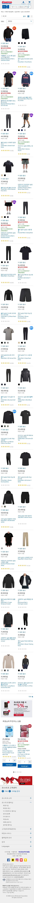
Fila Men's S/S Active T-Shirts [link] (24, 278)
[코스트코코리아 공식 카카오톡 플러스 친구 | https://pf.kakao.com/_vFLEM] (13, 860)
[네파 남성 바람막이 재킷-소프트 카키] (5, 507)
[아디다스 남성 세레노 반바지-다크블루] (22, 130)
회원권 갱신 (6, 808)
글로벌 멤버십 (7, 825)
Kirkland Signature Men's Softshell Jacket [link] (7, 59)
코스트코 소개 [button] (7, 798)
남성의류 (17, 11)
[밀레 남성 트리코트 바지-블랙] (2, 262)
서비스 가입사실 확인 (8, 892)
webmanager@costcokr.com (11, 875)
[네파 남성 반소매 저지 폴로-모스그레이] (5, 343)
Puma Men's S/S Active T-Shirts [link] (25, 481)
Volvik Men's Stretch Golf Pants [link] (8, 146)
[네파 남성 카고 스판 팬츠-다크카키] (25, 343)
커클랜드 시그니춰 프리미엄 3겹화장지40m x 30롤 (9, 747)
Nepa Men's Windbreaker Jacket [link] (8, 521)
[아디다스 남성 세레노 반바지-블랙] (19, 130)
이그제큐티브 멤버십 (9, 811)
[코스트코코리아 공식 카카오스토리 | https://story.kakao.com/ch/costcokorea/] (25, 860)
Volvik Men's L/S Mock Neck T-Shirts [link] (8, 317)
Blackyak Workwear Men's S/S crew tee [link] (8, 104)
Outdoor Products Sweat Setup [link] (7, 564)
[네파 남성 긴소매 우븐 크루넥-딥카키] (5, 426)
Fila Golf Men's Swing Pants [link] (25, 232)
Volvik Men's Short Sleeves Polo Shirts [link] (8, 190)
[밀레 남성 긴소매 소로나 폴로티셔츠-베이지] (2, 670)
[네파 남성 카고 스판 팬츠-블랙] (22, 343)
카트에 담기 (9, 765)
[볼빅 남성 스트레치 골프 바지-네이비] (8, 130)
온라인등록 (6, 814)
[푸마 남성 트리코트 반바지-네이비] (25, 43)
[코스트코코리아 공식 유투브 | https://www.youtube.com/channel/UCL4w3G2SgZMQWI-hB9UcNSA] (21, 860)
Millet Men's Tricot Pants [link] (7, 276)
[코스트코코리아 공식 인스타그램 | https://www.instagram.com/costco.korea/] (17, 860)
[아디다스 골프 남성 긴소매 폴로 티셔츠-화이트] (25, 670)
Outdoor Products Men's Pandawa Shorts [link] (7, 236)
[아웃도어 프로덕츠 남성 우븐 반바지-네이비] (8, 217)
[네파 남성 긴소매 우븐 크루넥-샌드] (8, 426)
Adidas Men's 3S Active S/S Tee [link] (25, 439)
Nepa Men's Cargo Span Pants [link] (24, 358)
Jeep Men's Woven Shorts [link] (25, 517)
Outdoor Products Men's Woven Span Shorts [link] (24, 188)
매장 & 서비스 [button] (6, 833)
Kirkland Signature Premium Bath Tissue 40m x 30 (8, 752)
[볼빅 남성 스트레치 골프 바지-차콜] (5, 130)
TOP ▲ (31, 696)
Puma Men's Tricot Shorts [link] (25, 62)
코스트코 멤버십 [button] (7, 802)
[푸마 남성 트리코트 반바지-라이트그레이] (22, 43)
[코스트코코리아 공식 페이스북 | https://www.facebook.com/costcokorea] (8, 860)
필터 (24, 16)
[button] (29, 6)
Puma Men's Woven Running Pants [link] (6, 481)
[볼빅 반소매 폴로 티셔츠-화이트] (8, 175)
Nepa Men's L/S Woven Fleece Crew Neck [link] (7, 442)
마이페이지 (6, 816)
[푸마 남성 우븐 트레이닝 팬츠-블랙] (19, 629)
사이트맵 (7, 852)
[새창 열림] (4, 880)
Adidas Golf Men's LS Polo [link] (25, 686)
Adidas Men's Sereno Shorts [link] (24, 149)
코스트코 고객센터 (9, 787)
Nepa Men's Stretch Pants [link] (25, 559)
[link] (8, 41)
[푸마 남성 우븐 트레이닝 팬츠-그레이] (25, 629)
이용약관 (14, 852)
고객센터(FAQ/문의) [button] (9, 829)
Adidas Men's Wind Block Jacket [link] (25, 400)
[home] (7, 2)
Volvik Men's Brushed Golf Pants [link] (8, 400)
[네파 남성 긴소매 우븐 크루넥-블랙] (2, 426)
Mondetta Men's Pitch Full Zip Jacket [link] (25, 99)
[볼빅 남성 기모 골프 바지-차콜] (2, 384)
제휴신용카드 (7, 822)
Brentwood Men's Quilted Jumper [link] (8, 640)
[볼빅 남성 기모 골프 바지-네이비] (5, 384)
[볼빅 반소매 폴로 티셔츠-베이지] (2, 175)
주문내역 (6, 819)
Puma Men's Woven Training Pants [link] (25, 644)
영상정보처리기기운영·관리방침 (17, 854)
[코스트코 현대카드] (16, 716)
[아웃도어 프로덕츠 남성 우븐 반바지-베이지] (2, 217)
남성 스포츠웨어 (25, 11)
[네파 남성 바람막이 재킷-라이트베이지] (2, 507)
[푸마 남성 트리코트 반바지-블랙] (19, 43)
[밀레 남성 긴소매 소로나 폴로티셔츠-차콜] (5, 670)
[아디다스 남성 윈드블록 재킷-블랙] (19, 384)
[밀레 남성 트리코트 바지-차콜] (5, 262)
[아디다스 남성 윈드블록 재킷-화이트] (22, 384)
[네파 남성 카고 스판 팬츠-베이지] (19, 343)
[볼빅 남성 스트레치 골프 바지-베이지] (2, 130)
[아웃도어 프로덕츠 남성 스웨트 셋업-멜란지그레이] (2, 548)
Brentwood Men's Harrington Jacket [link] (23, 603)
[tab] (17, 798)
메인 (2, 11)
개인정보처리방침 (24, 852)
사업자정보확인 (19, 877)
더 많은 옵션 (5, 43)
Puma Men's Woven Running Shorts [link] (23, 317)
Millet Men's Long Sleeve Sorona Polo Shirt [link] (8, 686)
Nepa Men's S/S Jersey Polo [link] (8, 358)
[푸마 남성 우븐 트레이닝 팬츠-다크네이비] (22, 629)
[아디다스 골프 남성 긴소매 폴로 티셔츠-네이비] (22, 670)
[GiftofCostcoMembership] (16, 784)
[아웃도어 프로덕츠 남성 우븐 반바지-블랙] (5, 217)
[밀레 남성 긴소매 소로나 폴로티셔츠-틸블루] (8, 670)
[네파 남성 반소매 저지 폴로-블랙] (2, 343)
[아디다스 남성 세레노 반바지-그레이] (25, 130)
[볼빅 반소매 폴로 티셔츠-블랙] (5, 175)
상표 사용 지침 (17, 856)
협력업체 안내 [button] (7, 838)
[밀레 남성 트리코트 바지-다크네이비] (8, 262)
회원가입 (6, 805)
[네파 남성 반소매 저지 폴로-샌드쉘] (8, 343)
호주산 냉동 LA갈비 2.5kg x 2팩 (24, 751)
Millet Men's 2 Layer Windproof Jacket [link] (6, 603)
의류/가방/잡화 (9, 11)
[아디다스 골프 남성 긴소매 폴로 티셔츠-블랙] (19, 670)
